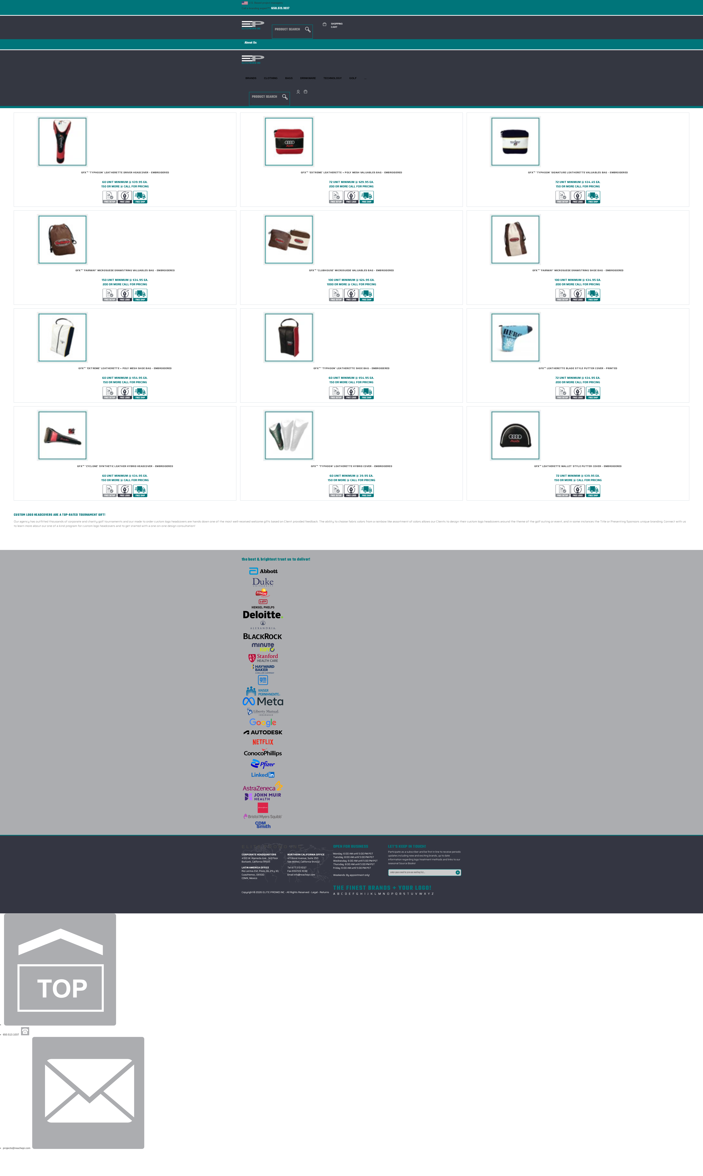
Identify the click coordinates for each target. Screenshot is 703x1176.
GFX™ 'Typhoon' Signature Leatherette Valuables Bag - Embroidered (578, 172)
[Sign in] (297, 91)
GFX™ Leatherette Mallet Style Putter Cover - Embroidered (578, 466)
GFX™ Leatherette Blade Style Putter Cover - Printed (578, 368)
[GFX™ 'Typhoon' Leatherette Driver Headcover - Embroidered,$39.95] (125, 141)
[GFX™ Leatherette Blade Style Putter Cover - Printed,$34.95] (578, 337)
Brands (251, 78)
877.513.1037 (298, 867)
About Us (251, 42)
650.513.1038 (299, 871)
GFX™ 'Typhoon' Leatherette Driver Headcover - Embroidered (125, 172)
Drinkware (308, 78)
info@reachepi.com (304, 875)
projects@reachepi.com (16, 1148)
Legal (314, 892)
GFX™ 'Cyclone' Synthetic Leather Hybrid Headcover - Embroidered (125, 466)
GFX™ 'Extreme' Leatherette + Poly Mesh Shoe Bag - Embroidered (125, 368)
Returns (324, 892)
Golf (353, 78)
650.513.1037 (280, 8)
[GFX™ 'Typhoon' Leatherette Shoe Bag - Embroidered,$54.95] (351, 337)
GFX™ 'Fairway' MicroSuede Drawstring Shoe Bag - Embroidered (578, 270)
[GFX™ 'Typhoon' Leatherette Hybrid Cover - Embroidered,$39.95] (351, 435)
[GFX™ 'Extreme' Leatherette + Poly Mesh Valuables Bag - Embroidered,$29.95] (351, 141)
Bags (289, 78)
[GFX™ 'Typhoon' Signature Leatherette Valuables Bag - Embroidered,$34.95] (578, 141)
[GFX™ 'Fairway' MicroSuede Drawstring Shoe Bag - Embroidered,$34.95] (578, 239)
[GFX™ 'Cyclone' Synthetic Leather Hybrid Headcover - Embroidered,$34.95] (125, 435)
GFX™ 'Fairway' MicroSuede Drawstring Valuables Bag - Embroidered (125, 270)
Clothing (271, 78)
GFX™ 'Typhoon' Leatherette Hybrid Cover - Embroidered (351, 466)
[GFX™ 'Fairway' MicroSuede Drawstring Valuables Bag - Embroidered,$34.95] (125, 239)
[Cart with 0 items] (304, 91)
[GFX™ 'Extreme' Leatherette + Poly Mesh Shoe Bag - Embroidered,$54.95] (125, 337)
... (365, 78)
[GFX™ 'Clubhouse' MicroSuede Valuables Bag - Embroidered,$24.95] (351, 239)
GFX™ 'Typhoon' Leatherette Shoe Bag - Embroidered (351, 368)
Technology (332, 78)
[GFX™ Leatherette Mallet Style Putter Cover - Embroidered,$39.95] (578, 435)
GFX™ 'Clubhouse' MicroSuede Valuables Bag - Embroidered (351, 270)
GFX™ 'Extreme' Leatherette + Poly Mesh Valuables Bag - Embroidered (351, 172)
